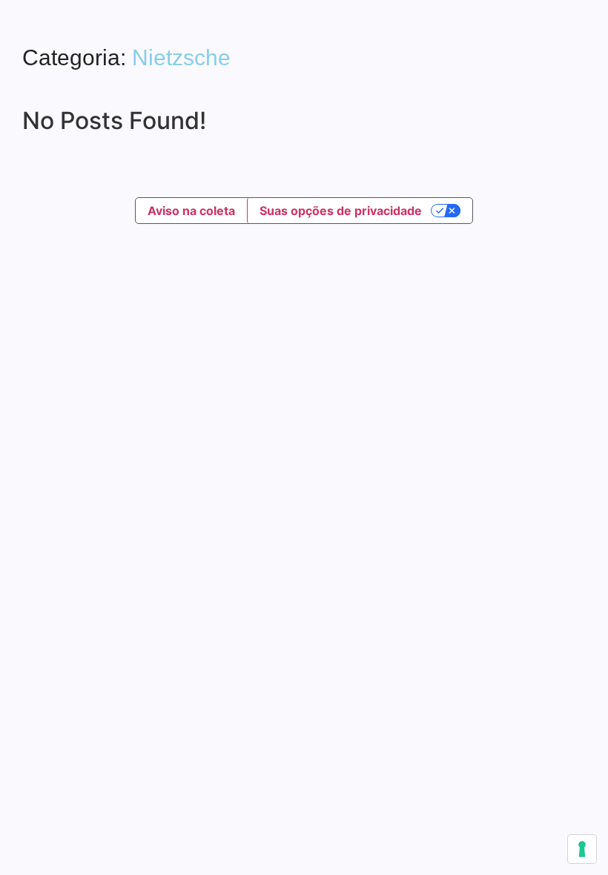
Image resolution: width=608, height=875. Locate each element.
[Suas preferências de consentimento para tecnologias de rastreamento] (582, 849)
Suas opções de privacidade (341, 210)
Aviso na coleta (191, 210)
